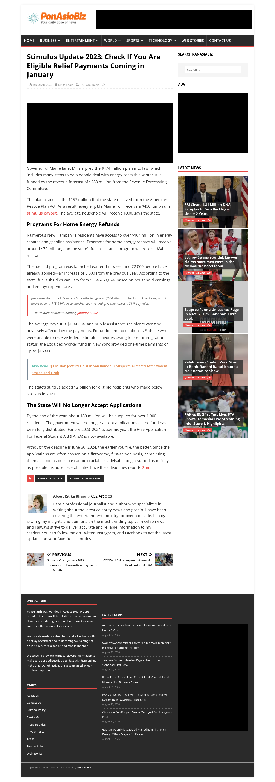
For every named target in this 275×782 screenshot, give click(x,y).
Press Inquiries (36, 724)
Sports (132, 40)
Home (29, 40)
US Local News (90, 85)
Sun (145, 467)
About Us (33, 695)
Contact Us (220, 40)
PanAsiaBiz (34, 611)
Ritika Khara (65, 85)
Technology (160, 40)
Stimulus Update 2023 (85, 478)
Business (48, 40)
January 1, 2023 (88, 313)
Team (30, 739)
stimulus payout (42, 213)
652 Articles (101, 496)
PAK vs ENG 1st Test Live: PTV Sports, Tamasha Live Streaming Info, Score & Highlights (212, 419)
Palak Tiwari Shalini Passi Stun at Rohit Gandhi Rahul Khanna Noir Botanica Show (211, 367)
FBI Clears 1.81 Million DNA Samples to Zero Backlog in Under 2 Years (208, 209)
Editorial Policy (36, 710)
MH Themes (84, 767)
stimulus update (50, 478)
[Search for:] (213, 69)
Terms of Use (35, 746)
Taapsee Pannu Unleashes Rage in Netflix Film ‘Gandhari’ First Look (212, 314)
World (110, 40)
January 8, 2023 (42, 85)
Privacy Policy (35, 732)
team (77, 616)
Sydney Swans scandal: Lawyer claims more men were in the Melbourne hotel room (211, 262)
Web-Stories (193, 40)
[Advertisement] (174, 19)
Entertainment (80, 40)
